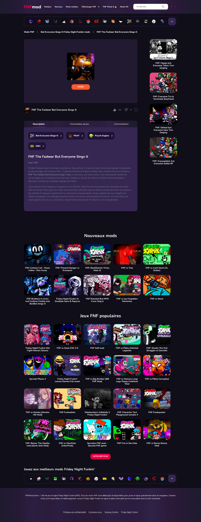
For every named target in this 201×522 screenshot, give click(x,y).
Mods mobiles (72, 6)
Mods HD (124, 6)
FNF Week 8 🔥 (110, 6)
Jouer (81, 86)
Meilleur (47, 6)
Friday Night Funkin (129, 512)
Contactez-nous (95, 512)
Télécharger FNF (88, 6)
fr (171, 6)
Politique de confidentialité (74, 512)
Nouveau (58, 6)
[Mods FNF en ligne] (32, 6)
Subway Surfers (111, 512)
